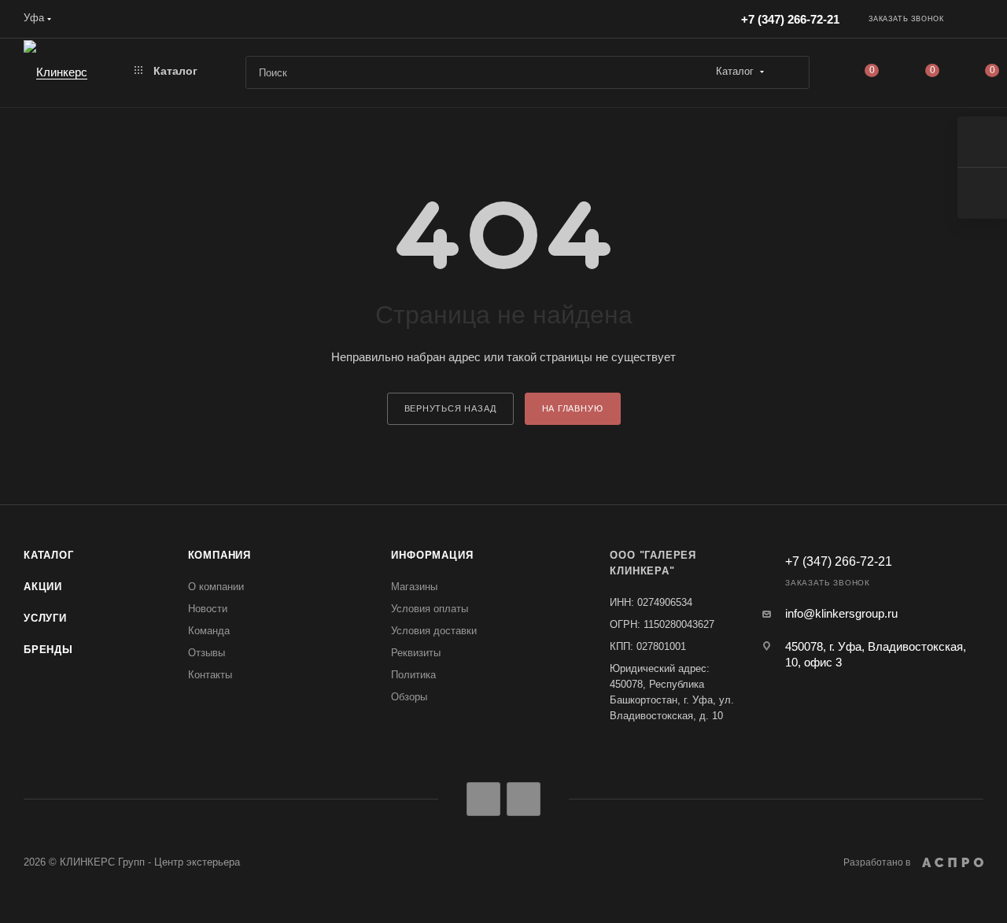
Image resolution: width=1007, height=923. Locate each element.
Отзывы (206, 653)
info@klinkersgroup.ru (841, 613)
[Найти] (790, 72)
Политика (413, 675)
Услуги (45, 618)
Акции (43, 587)
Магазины (414, 587)
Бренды (48, 649)
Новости (207, 609)
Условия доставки (434, 631)
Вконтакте (483, 799)
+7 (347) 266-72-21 (790, 19)
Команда (209, 631)
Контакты (210, 675)
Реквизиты (416, 653)
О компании (216, 587)
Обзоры (409, 697)
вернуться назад (450, 408)
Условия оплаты (429, 609)
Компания (219, 555)
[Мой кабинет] (976, 21)
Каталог (49, 555)
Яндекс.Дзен (523, 799)
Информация (432, 555)
